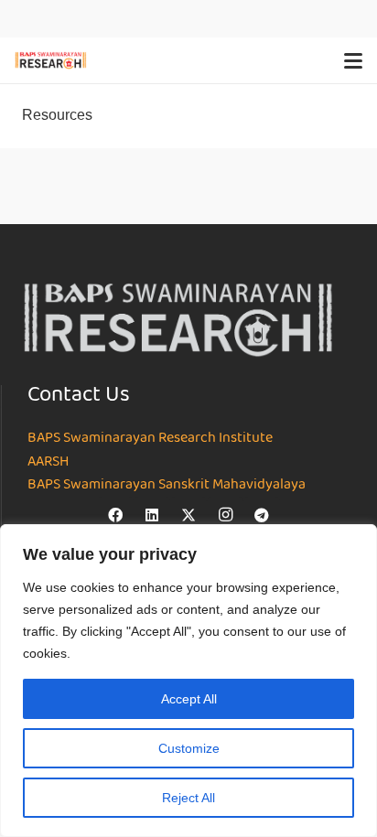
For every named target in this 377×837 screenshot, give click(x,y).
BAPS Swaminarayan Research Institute (150, 438)
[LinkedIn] (152, 515)
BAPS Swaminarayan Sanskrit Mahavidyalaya (166, 485)
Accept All (189, 699)
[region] (188, 680)
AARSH (48, 462)
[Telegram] (261, 515)
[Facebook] (115, 515)
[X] (188, 515)
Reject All (188, 797)
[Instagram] (225, 515)
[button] (353, 60)
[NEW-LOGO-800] (51, 60)
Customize (189, 748)
